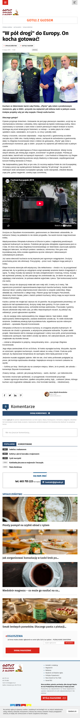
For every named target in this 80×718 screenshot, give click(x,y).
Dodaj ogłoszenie (22, 650)
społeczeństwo (27, 27)
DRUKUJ (35, 50)
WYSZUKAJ (69, 643)
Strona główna (7, 27)
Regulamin (49, 668)
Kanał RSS (49, 680)
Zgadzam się (73, 711)
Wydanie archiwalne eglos (54, 673)
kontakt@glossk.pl (54, 482)
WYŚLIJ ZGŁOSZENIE (52, 698)
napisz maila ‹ (53, 394)
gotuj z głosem (26, 46)
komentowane (25, 444)
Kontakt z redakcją (52, 665)
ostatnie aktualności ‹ (55, 396)
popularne (9, 444)
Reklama (48, 670)
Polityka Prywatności (52, 675)
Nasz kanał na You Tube (53, 678)
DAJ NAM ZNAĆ (40, 476)
